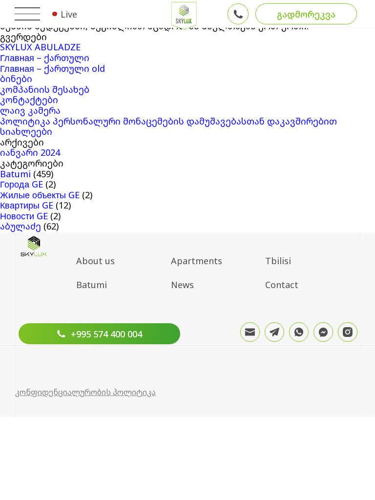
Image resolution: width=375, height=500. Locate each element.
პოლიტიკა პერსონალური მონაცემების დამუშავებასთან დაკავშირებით (168, 121)
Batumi (15, 174)
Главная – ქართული (44, 57)
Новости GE (24, 216)
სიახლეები (26, 131)
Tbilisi (278, 261)
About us (95, 261)
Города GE (21, 184)
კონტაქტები (29, 99)
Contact (281, 285)
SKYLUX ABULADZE (40, 47)
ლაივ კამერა (30, 110)
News (182, 285)
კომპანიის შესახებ (44, 89)
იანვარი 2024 (30, 152)
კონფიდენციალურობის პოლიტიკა (85, 392)
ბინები (16, 78)
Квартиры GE (26, 205)
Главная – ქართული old (52, 68)
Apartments (196, 261)
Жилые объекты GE (40, 195)
